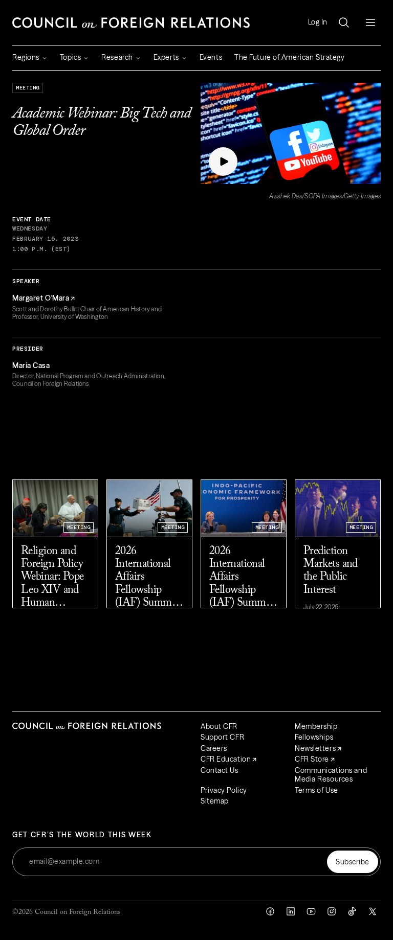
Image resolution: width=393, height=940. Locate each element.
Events (211, 57)
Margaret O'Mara (40, 298)
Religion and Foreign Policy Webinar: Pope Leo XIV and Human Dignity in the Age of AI (52, 578)
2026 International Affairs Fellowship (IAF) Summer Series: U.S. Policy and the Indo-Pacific (241, 578)
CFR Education (226, 759)
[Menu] (370, 22)
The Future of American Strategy (289, 57)
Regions (25, 57)
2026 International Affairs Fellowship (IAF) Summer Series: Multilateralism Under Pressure (148, 578)
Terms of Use (316, 790)
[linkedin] (290, 911)
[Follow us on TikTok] (352, 911)
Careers (214, 748)
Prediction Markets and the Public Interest (330, 571)
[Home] (131, 22)
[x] (372, 911)
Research (117, 57)
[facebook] (270, 911)
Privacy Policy (224, 790)
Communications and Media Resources (331, 775)
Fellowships (314, 737)
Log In (318, 22)
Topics (70, 57)
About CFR (219, 726)
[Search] (344, 22)
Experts (166, 57)
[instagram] (331, 911)
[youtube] (311, 911)
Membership (316, 726)
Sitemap (215, 801)
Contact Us (219, 770)
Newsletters (315, 748)
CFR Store (312, 759)
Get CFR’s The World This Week (82, 835)
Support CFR (222, 737)
